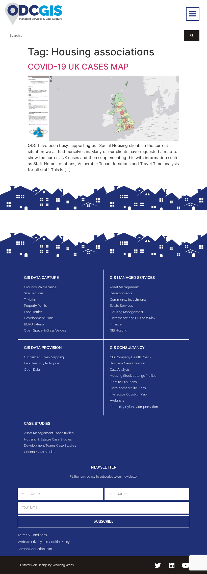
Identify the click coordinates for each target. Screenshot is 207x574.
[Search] (191, 35)
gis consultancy (127, 347)
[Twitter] (157, 565)
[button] (192, 14)
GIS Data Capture (41, 277)
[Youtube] (185, 565)
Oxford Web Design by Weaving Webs (47, 565)
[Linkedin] (171, 565)
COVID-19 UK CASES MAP (78, 67)
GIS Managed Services (132, 277)
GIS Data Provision (43, 347)
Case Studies (37, 423)
